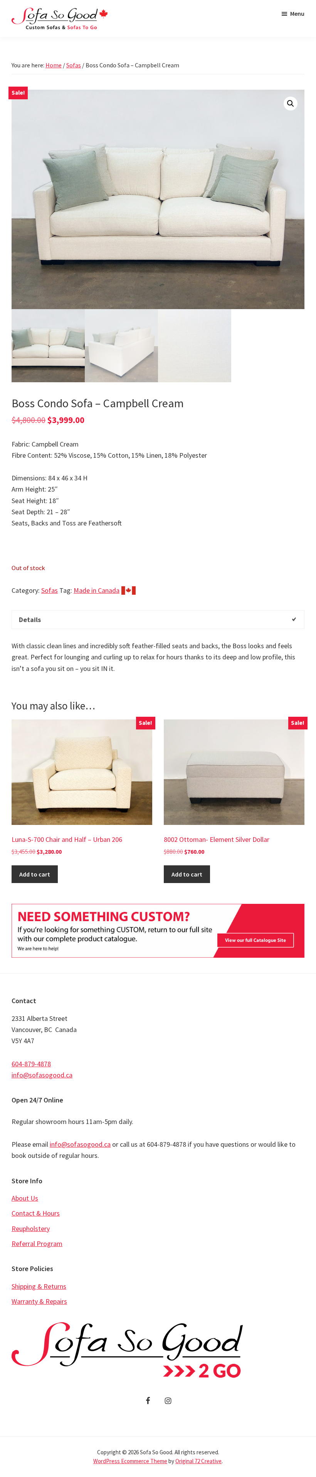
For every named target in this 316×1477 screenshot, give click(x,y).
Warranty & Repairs (39, 1301)
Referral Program (37, 1243)
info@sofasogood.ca (42, 1075)
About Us (25, 1198)
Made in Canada (96, 590)
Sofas (73, 65)
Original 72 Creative (198, 1461)
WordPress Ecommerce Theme (130, 1461)
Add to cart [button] (34, 874)
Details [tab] (30, 619)
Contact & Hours (36, 1213)
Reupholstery (31, 1228)
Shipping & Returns (39, 1286)
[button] (291, 103)
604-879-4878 (31, 1063)
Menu (297, 13)
